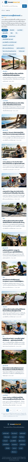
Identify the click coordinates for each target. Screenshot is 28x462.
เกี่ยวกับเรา (14, 452)
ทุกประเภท (5, 30)
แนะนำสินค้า (19, 30)
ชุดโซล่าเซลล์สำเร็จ (21, 48)
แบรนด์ (20, 448)
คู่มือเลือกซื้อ (5, 33)
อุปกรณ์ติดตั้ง (13, 440)
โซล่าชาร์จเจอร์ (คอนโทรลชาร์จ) (9, 51)
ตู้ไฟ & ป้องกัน (22, 440)
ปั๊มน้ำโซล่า (22, 437)
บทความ (14, 448)
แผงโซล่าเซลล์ (12, 36)
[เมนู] (2, 2)
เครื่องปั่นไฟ (22, 444)
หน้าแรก (3, 10)
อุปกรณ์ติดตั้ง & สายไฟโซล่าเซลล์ (9, 42)
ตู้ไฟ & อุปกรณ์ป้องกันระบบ (8, 48)
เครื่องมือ (7, 448)
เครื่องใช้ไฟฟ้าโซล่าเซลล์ (8, 39)
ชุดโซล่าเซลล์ (22, 433)
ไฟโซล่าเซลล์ (21, 51)
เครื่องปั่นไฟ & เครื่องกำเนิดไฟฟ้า (9, 54)
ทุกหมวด (4, 36)
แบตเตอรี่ (14, 437)
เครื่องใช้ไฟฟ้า (6, 444)
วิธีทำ (12, 33)
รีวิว (16, 33)
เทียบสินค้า (12, 30)
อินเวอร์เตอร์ (14, 433)
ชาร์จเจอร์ (5, 440)
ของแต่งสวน (14, 444)
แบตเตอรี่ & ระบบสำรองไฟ (8, 45)
